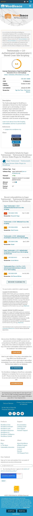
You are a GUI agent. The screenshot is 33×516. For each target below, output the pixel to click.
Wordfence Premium (7, 426)
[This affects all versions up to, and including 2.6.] (16, 182)
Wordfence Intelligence (7, 434)
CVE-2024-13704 (13, 213)
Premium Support (22, 430)
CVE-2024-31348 (13, 241)
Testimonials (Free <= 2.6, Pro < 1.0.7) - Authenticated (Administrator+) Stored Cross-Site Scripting (15, 268)
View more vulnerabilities (16, 282)
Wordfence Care (5, 428)
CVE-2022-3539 (12, 273)
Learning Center (21, 426)
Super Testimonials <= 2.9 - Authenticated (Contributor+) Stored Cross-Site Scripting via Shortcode (16, 252)
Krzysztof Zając (15, 216)
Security (19, 451)
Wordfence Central (6, 436)
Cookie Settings (16, 513)
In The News (4, 445)
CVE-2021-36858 (25, 79)
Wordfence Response (7, 430)
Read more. (26, 306)
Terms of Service (8, 403)
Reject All (22, 511)
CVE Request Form (22, 453)
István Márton (14, 260)
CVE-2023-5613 (12, 257)
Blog (2, 443)
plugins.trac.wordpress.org (13, 129)
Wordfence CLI (5, 432)
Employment (21, 447)
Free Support (21, 428)
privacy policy (12, 471)
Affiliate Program (22, 445)
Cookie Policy (26, 507)
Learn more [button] (16, 352)
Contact (19, 449)
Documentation (21, 425)
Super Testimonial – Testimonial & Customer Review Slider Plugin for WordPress (16, 163)
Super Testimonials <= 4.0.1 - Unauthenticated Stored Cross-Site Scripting (14, 207)
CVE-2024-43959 (13, 227)
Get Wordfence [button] (16, 368)
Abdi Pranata (14, 230)
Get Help (3, 1)
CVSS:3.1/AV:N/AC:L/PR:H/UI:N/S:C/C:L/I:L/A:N (16, 74)
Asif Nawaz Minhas (16, 276)
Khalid (12, 244)
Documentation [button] (16, 383)
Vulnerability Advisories (7, 447)
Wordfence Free (5, 425)
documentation (23, 39)
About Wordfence (22, 443)
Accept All (11, 511)
